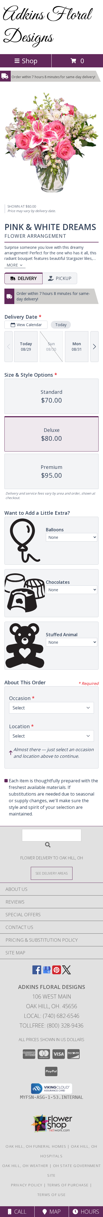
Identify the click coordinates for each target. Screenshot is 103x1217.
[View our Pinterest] (56, 972)
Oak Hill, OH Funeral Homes (35, 1146)
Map (54, 1211)
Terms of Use (51, 1194)
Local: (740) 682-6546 (51, 1016)
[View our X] (66, 972)
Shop (29, 60)
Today (60, 324)
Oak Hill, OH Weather (25, 1165)
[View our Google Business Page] (46, 972)
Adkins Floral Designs (47, 26)
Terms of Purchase (68, 1184)
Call (19, 1211)
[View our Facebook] (36, 972)
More (12, 265)
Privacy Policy (27, 1184)
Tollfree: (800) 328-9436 (51, 1025)
